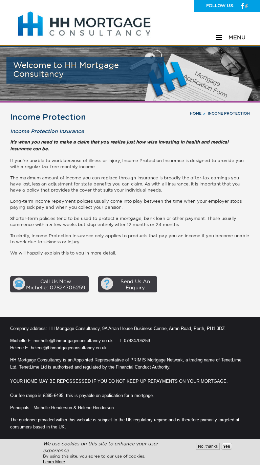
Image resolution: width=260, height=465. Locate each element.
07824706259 (137, 340)
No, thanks (208, 446)
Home (195, 113)
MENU (237, 37)
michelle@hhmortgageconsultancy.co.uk (73, 340)
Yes (226, 446)
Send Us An (135, 284)
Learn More (54, 461)
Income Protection (229, 113)
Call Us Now (55, 284)
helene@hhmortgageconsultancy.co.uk (69, 347)
